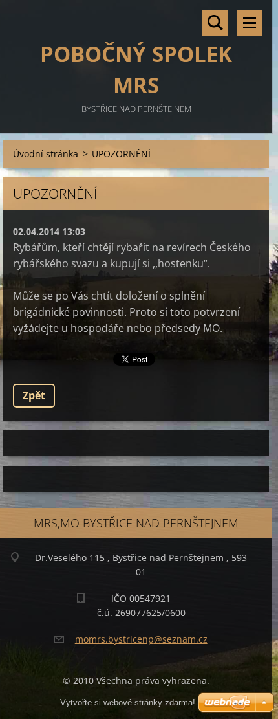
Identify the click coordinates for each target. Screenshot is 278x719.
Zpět (34, 395)
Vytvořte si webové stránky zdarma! (127, 702)
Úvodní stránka (45, 154)
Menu (249, 23)
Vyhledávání (215, 23)
